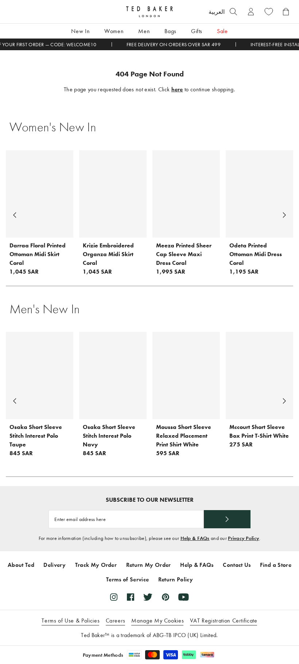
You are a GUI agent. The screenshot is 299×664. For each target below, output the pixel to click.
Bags (170, 31)
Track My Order (96, 564)
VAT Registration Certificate (223, 620)
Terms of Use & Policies (71, 620)
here (177, 89)
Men (144, 31)
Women (114, 31)
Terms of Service (127, 579)
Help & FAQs (195, 538)
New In (80, 31)
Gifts (196, 31)
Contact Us (237, 564)
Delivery (54, 564)
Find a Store (275, 564)
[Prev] (14, 215)
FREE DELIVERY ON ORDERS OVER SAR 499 (174, 44)
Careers (115, 620)
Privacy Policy (243, 538)
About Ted (21, 564)
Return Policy (175, 579)
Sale (222, 31)
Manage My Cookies (157, 620)
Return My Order (148, 564)
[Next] (284, 215)
